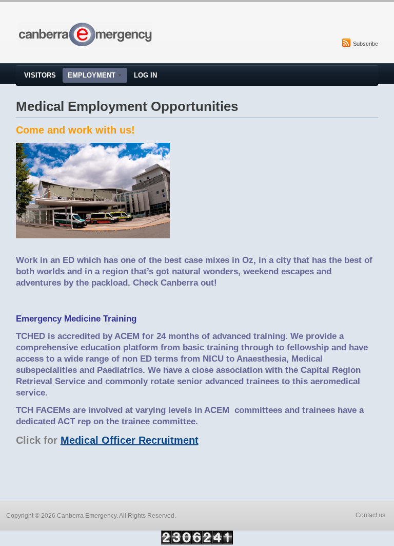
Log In (145, 75)
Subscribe (365, 44)
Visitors (40, 75)
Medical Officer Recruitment (130, 440)
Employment (91, 75)
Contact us (370, 515)
